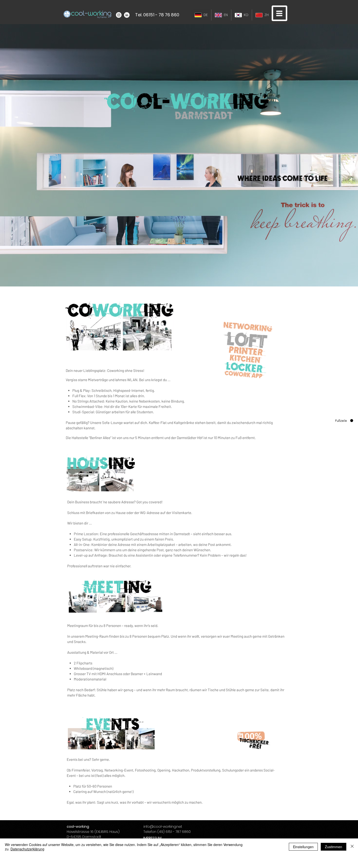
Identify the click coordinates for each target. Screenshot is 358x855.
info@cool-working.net (162, 826)
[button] (279, 13)
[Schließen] (352, 846)
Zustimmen (333, 846)
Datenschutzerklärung (27, 848)
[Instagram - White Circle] (119, 15)
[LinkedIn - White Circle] (127, 15)
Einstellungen (303, 846)
